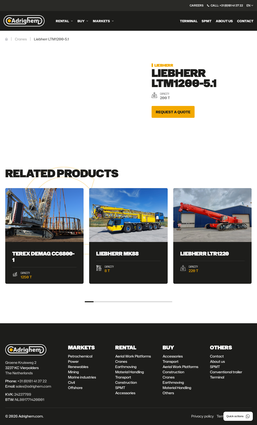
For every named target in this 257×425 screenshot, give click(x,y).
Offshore (75, 387)
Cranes (121, 361)
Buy (80, 21)
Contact (245, 21)
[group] (44, 236)
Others (168, 392)
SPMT (206, 21)
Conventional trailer (226, 371)
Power (73, 361)
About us (224, 21)
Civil (71, 382)
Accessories (125, 392)
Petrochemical (80, 356)
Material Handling (129, 371)
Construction (126, 382)
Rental (62, 21)
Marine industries (82, 377)
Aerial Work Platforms (133, 356)
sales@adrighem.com (33, 386)
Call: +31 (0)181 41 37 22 (227, 5)
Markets (101, 21)
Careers (197, 5)
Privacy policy (202, 416)
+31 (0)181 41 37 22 (32, 380)
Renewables (78, 366)
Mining (73, 371)
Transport (123, 377)
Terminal (189, 21)
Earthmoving (126, 366)
